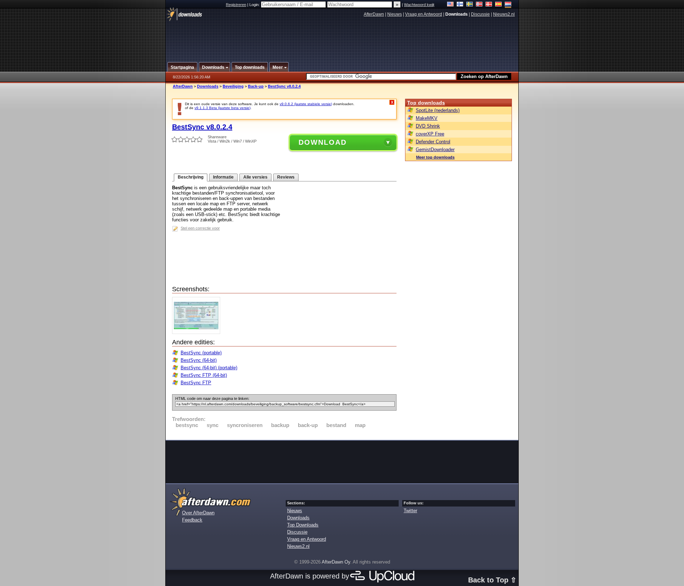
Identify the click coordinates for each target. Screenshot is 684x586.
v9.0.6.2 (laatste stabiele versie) (306, 104)
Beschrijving (190, 177)
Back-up (256, 86)
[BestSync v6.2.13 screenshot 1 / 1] (198, 332)
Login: (255, 4)
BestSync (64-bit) (199, 360)
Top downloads (426, 103)
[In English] (450, 5)
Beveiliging (233, 86)
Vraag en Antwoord (423, 14)
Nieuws (394, 14)
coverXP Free (430, 134)
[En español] (498, 5)
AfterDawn (374, 14)
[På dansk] (489, 5)
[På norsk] (479, 5)
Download (323, 142)
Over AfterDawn (198, 512)
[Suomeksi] (460, 5)
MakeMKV (426, 118)
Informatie (223, 177)
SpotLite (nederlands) (438, 110)
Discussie (480, 14)
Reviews (286, 177)
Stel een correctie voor (200, 228)
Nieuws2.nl (504, 14)
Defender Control (433, 141)
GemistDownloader (435, 149)
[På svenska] (469, 5)
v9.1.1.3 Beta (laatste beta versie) (222, 108)
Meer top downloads (435, 157)
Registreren (236, 4)
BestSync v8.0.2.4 (284, 86)
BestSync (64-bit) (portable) (209, 367)
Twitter (410, 510)
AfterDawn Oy (336, 562)
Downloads (207, 86)
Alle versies (255, 177)
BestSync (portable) (201, 352)
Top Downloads (302, 525)
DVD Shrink (428, 126)
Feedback (192, 520)
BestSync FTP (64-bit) (204, 375)
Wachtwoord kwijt (419, 4)
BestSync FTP (196, 382)
